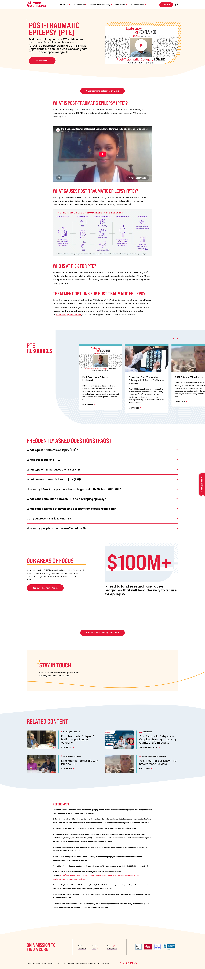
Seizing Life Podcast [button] (72, 732)
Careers (110, 946)
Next (82, 419)
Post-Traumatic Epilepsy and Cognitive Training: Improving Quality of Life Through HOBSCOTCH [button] (157, 741)
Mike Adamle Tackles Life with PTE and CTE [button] (79, 762)
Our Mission (82, 946)
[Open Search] (176, 4)
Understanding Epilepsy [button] (100, 4)
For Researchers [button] (137, 4)
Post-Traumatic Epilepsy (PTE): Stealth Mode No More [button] (158, 762)
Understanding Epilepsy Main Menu (102, 91)
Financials (96, 946)
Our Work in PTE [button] (42, 60)
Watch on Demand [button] (148, 747)
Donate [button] (166, 4)
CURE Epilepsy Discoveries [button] (154, 756)
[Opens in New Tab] (138, 949)
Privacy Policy (112, 948)
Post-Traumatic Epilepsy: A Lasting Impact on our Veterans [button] (77, 739)
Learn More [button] (87, 404)
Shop (94, 948)
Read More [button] (144, 768)
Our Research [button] (79, 4)
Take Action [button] (120, 4)
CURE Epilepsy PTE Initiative (68, 314)
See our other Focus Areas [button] (45, 588)
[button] (37, 6)
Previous (82, 341)
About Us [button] (64, 4)
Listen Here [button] (66, 747)
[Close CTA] (202, 496)
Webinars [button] (147, 732)
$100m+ (139, 561)
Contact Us (82, 948)
